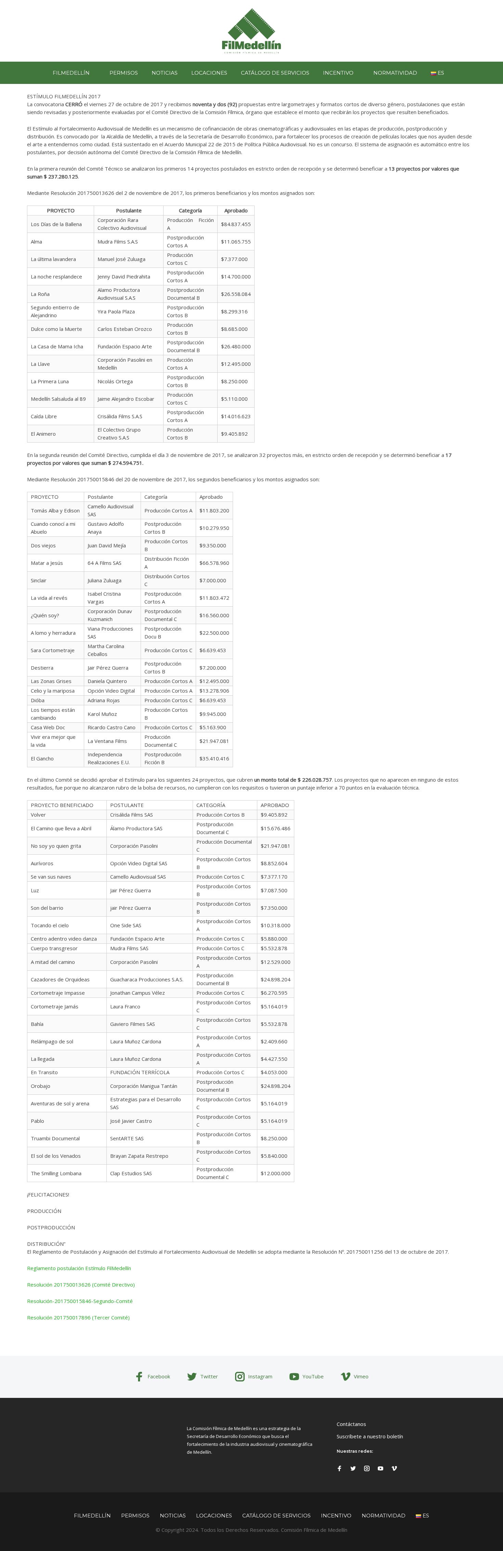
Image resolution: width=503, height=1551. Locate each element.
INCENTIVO (338, 73)
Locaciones (209, 73)
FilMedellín (71, 73)
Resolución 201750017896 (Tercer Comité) (78, 1317)
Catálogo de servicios (275, 73)
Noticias (165, 73)
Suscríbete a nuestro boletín (370, 1436)
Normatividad (395, 73)
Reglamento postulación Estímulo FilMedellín (79, 1268)
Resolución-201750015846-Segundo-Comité (80, 1301)
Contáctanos (351, 1423)
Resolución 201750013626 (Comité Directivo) (81, 1284)
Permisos (123, 73)
